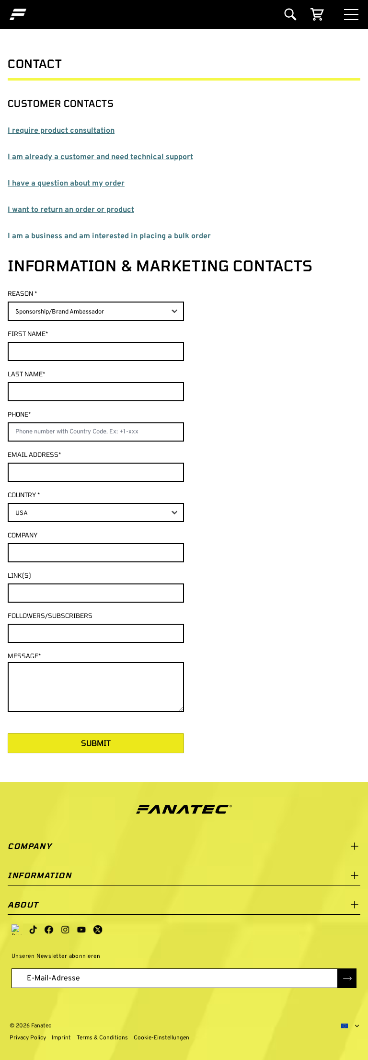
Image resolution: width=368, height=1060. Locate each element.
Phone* (19, 414)
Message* (24, 656)
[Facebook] (49, 929)
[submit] (347, 978)
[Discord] (17, 929)
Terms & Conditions (102, 1038)
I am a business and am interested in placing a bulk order (109, 236)
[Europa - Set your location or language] (350, 1026)
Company (22, 535)
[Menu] (351, 14)
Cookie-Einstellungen (159, 1038)
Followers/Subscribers (50, 615)
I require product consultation (61, 131)
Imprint (61, 1038)
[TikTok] (33, 929)
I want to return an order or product (71, 210)
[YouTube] (81, 929)
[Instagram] (65, 929)
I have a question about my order (66, 183)
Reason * (22, 293)
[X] (97, 929)
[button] (18, 14)
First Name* (28, 334)
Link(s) (19, 575)
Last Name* (26, 374)
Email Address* (34, 454)
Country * (24, 495)
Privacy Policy (28, 1038)
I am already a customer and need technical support (100, 157)
